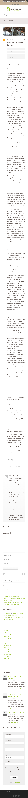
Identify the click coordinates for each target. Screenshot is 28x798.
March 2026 (7, 628)
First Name (8, 740)
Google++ (6, 468)
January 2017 (7, 645)
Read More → (11, 708)
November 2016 (8, 647)
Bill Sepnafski (7, 613)
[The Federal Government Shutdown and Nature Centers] (14, 31)
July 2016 (6, 649)
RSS (17, 3)
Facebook (11, 3)
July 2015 (6, 660)
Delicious (21, 465)
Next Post (23, 574)
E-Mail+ (9, 468)
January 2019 (7, 634)
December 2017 (8, 641)
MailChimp (17, 782)
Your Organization (8, 754)
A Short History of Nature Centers (13, 589)
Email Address (9, 734)
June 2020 (6, 632)
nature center (15, 457)
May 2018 (6, 636)
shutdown (10, 459)
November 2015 (8, 658)
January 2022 (7, 630)
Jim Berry (6, 617)
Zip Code (7, 761)
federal (9, 457)
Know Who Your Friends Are (11, 596)
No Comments (12, 54)
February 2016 (7, 654)
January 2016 (7, 656)
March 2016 (7, 652)
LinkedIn (14, 3)
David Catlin (11, 51)
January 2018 (7, 638)
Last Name (8, 746)
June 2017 (6, 643)
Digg (18, 465)
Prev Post (4, 574)
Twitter (9, 465)
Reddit (15, 465)
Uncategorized (12, 57)
